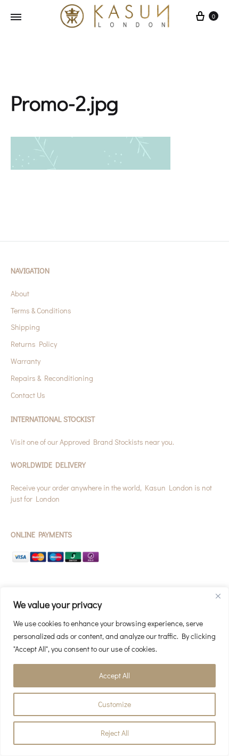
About (20, 293)
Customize (114, 704)
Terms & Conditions (41, 310)
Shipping (25, 327)
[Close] (217, 595)
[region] (114, 671)
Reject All (115, 733)
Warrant (24, 361)
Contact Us (28, 395)
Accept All (114, 675)
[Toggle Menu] (16, 17)
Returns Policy (34, 344)
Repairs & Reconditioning (52, 378)
